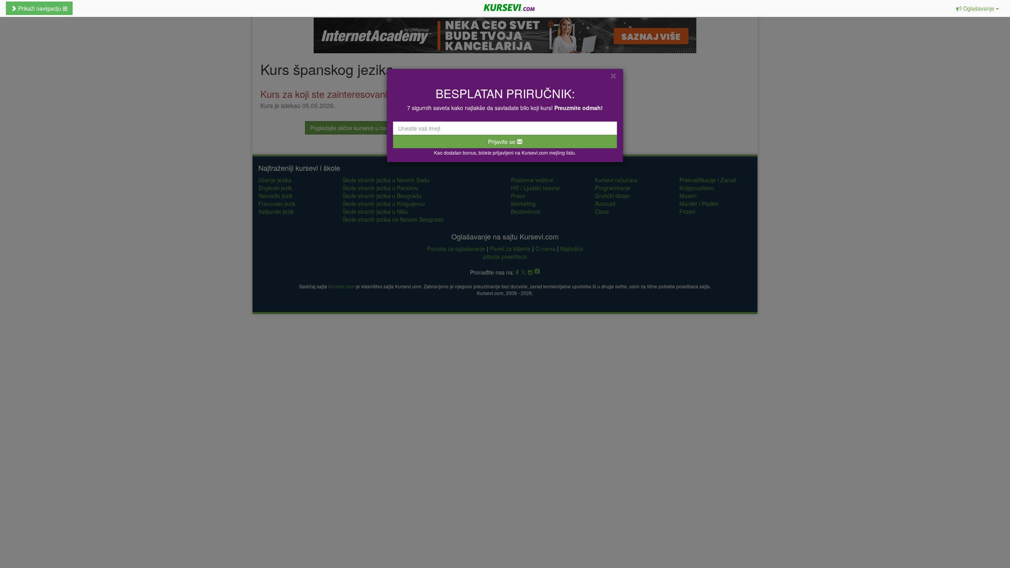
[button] (977, 8)
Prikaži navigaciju (40, 8)
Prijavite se (502, 142)
